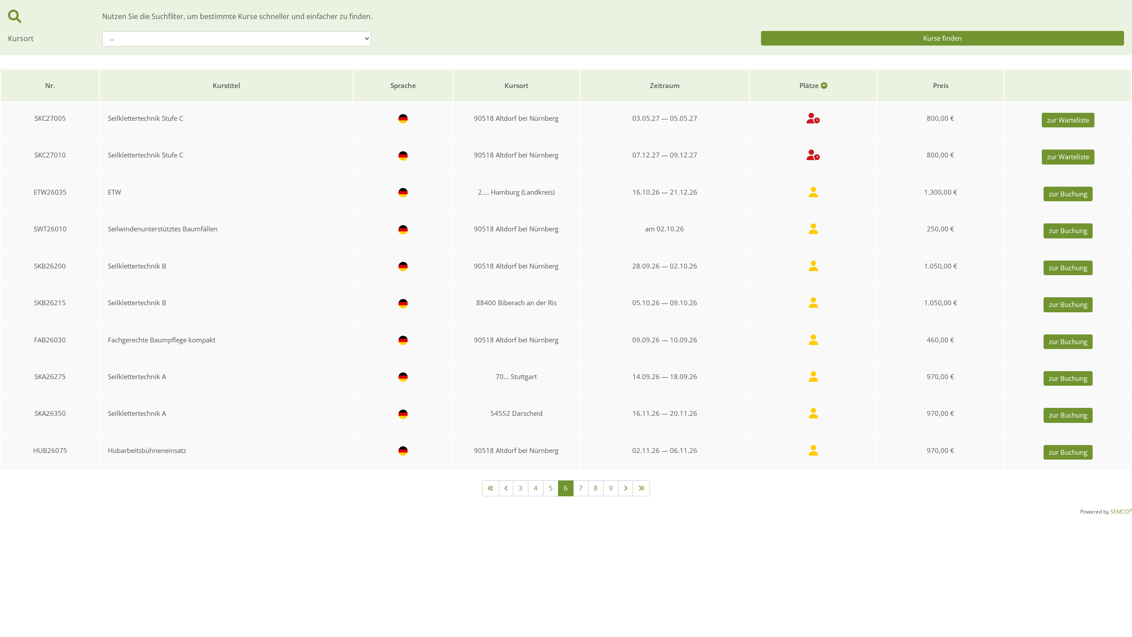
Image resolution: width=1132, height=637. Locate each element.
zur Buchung (1068, 193)
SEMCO (1121, 511)
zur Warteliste (1068, 119)
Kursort (21, 38)
